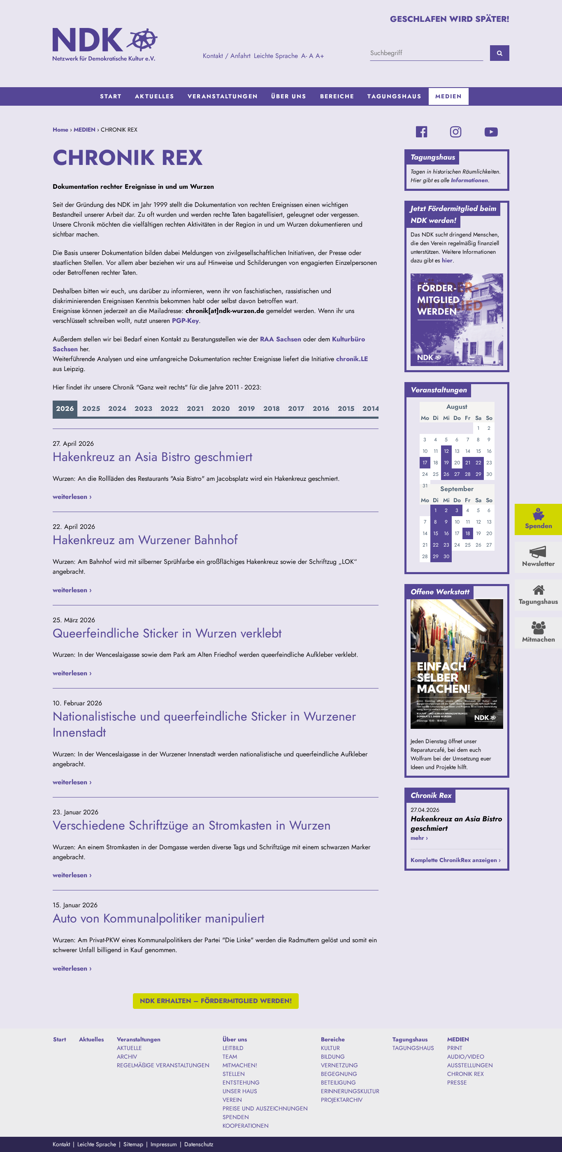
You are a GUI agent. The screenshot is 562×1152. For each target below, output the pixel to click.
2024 (117, 408)
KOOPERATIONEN (246, 1126)
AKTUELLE (129, 1048)
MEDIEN (448, 96)
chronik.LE (352, 359)
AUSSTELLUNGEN (470, 1065)
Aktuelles (154, 96)
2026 (65, 408)
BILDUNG (333, 1056)
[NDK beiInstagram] (455, 132)
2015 (346, 408)
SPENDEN (236, 1117)
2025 (91, 408)
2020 (221, 408)
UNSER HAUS (240, 1091)
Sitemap (133, 1144)
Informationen (469, 180)
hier (447, 260)
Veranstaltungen (223, 96)
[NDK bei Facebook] (421, 132)
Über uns (289, 96)
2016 (321, 408)
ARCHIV (127, 1056)
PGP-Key (185, 320)
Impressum (164, 1144)
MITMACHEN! (240, 1065)
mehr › (419, 838)
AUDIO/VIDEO (465, 1056)
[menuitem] (111, 96)
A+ (320, 55)
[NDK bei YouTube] (491, 132)
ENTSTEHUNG (241, 1082)
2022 (169, 408)
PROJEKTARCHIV (341, 1100)
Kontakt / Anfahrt (227, 55)
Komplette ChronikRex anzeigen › (456, 860)
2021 (195, 408)
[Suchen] (499, 53)
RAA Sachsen (280, 339)
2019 (246, 408)
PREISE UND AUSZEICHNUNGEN (265, 1108)
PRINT (454, 1048)
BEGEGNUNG (339, 1074)
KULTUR (330, 1048)
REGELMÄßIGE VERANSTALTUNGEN (163, 1065)
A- (304, 55)
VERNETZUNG (339, 1065)
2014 (370, 408)
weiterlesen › (72, 496)
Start (111, 96)
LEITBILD (233, 1048)
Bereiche (337, 96)
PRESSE (457, 1082)
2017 (296, 408)
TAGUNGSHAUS (413, 1048)
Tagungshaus (394, 96)
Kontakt (61, 1144)
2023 (143, 408)
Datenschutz (198, 1144)
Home (60, 129)
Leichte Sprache (276, 55)
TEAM (230, 1056)
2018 (271, 408)
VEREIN (232, 1100)
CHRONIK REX (465, 1074)
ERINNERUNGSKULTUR (350, 1091)
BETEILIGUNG (338, 1082)
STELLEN (234, 1074)
